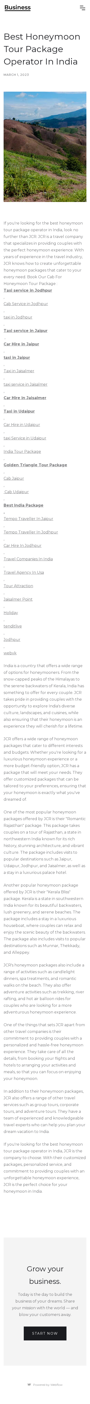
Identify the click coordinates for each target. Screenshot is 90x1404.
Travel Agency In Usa (24, 572)
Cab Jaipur (14, 478)
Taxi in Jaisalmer (19, 371)
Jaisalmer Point (18, 599)
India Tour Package (22, 451)
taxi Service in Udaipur (25, 438)
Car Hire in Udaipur (22, 424)
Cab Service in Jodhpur (26, 304)
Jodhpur (12, 639)
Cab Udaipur (16, 492)
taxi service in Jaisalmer (26, 384)
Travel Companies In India (28, 559)
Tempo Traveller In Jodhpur (31, 532)
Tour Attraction (18, 586)
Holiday (11, 612)
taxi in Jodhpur (18, 317)
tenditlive (13, 626)
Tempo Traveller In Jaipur (28, 518)
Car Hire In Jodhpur (23, 545)
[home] (18, 8)
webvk (10, 653)
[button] (82, 8)
